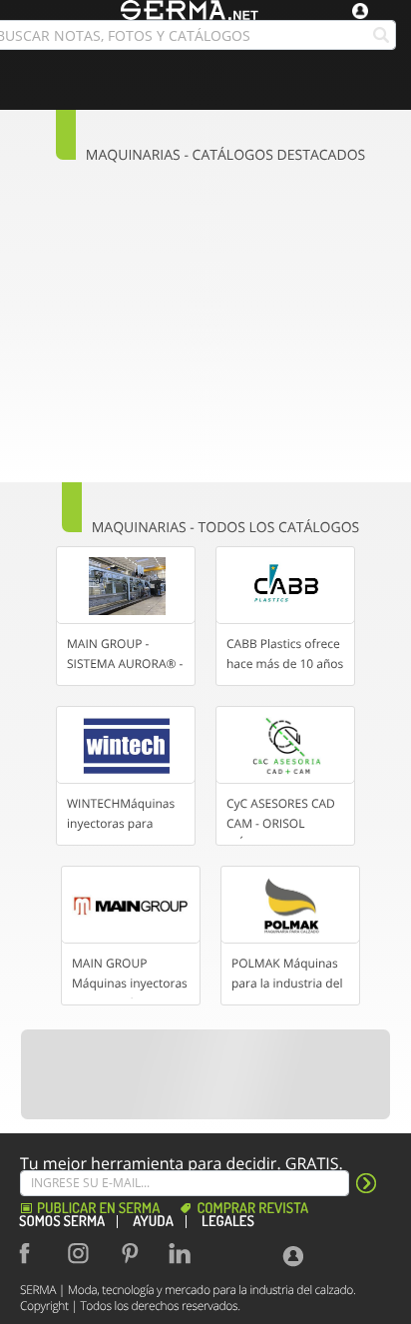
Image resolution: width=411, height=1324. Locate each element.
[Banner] (206, 1074)
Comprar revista (252, 1208)
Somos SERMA (62, 1221)
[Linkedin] (183, 1253)
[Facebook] (34, 1253)
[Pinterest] (134, 1253)
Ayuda (153, 1221)
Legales (228, 1221)
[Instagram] (84, 1253)
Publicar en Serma (98, 1208)
